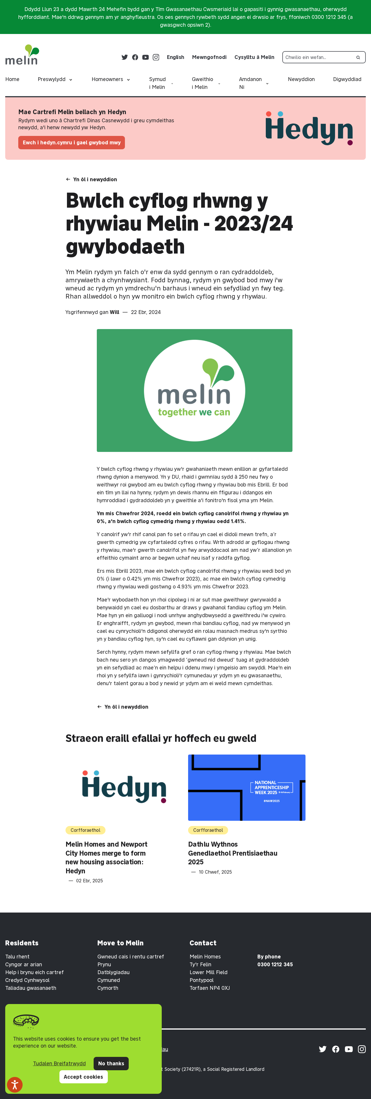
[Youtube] (145, 57)
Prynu (104, 964)
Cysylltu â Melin (254, 57)
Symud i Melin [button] (157, 83)
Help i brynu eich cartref (34, 972)
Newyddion (301, 79)
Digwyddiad (347, 79)
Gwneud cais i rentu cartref (130, 956)
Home (12, 79)
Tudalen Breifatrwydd (59, 1063)
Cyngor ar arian (23, 964)
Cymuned (108, 980)
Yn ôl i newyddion (95, 179)
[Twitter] (124, 57)
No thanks (111, 1063)
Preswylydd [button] (52, 79)
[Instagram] (156, 57)
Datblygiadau (113, 972)
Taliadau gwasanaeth (30, 988)
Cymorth (107, 988)
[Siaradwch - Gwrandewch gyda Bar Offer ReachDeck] (15, 1085)
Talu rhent (17, 956)
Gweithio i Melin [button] (202, 83)
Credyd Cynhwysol (27, 980)
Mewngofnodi (209, 57)
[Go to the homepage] (22, 54)
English (175, 57)
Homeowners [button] (107, 79)
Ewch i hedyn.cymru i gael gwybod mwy (72, 142)
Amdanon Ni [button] (250, 83)
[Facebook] (135, 57)
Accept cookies (83, 1076)
